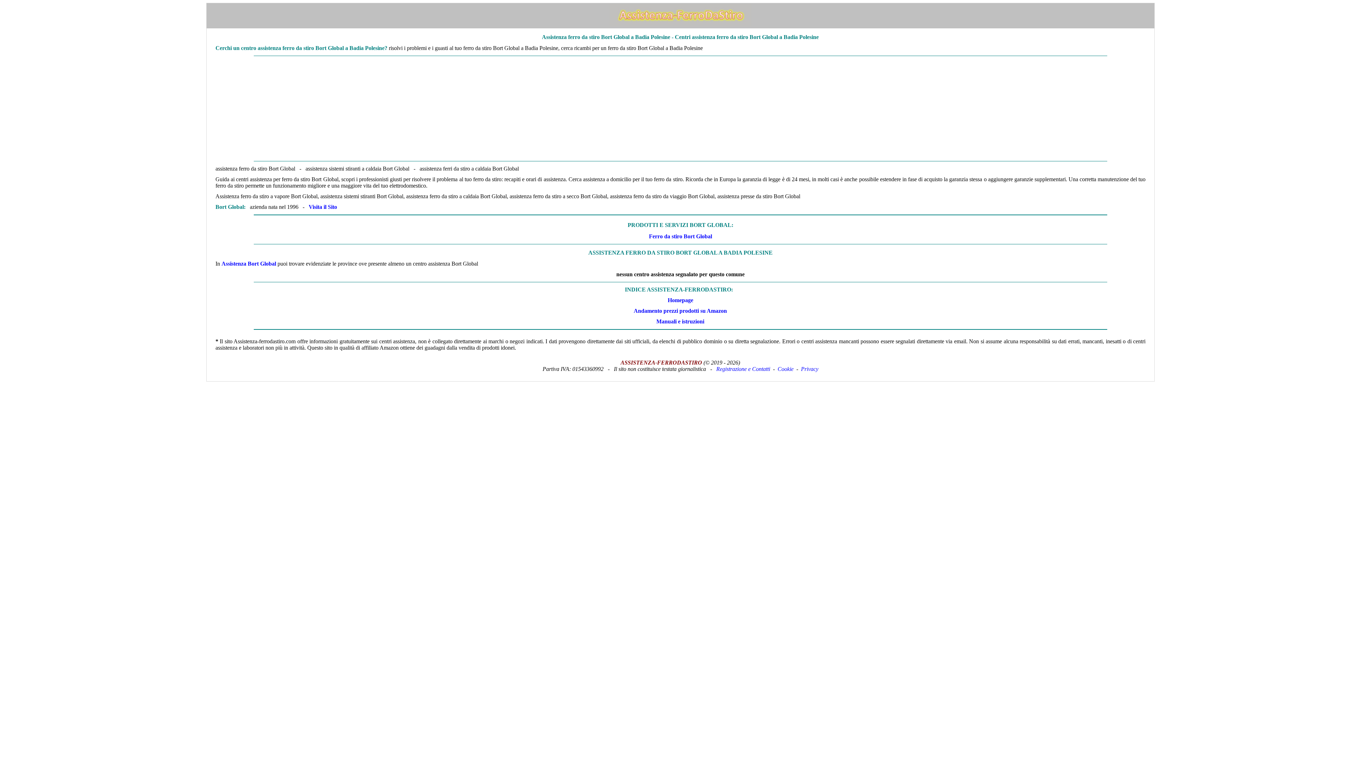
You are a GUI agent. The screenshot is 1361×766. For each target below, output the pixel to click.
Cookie (786, 369)
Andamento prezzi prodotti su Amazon (680, 311)
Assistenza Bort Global (249, 264)
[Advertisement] (680, 108)
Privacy (809, 369)
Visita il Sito (323, 207)
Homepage (680, 300)
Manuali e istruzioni (680, 321)
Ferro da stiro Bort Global (680, 236)
